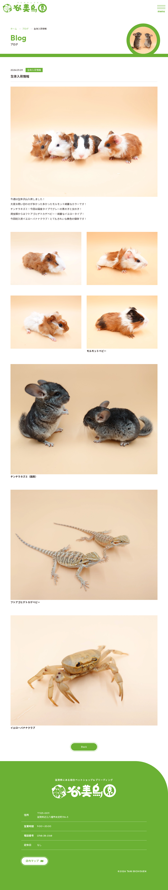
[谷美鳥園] (26, 8)
